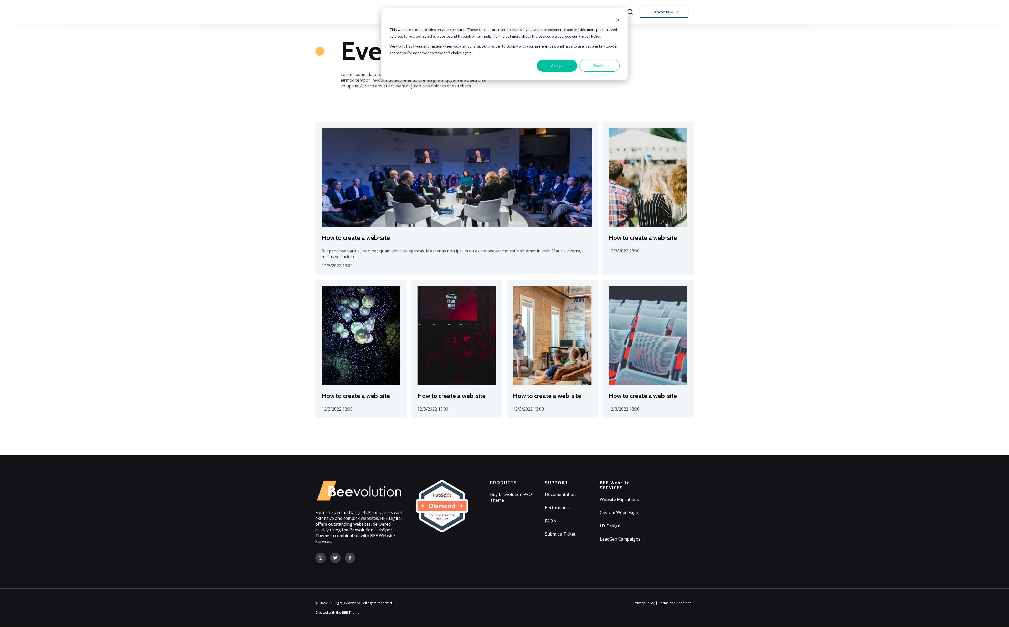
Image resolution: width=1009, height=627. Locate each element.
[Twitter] (335, 558)
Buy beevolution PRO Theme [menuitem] (511, 497)
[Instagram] (320, 558)
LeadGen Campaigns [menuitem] (620, 539)
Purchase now (662, 11)
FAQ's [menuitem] (550, 521)
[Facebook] (350, 558)
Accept (557, 65)
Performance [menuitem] (558, 507)
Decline (599, 65)
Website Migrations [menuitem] (619, 499)
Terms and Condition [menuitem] (675, 603)
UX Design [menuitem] (610, 526)
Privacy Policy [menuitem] (644, 603)
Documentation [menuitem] (560, 494)
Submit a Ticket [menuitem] (560, 534)
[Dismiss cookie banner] (618, 20)
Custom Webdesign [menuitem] (619, 512)
